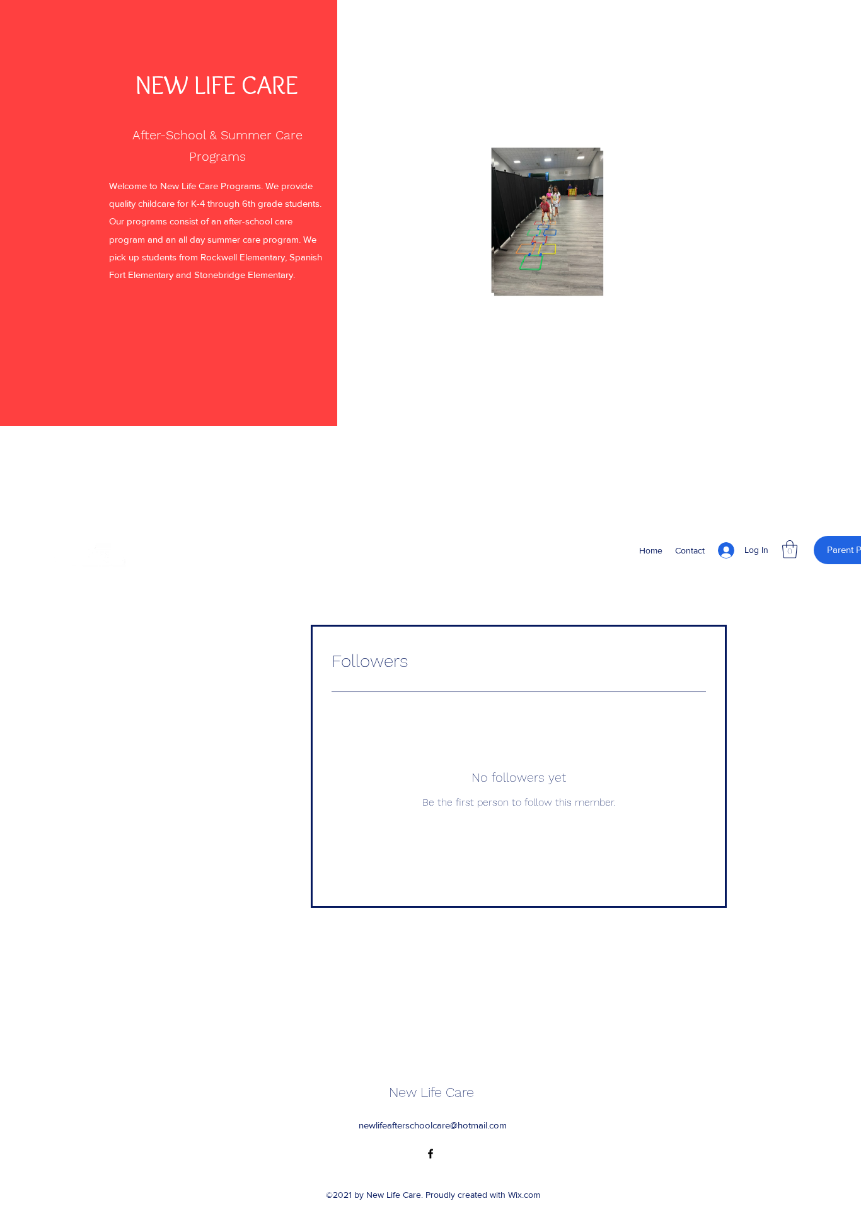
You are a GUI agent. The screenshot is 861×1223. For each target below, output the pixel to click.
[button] (701, 303)
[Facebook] (430, 1153)
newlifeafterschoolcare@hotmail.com (433, 1125)
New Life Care (431, 1092)
